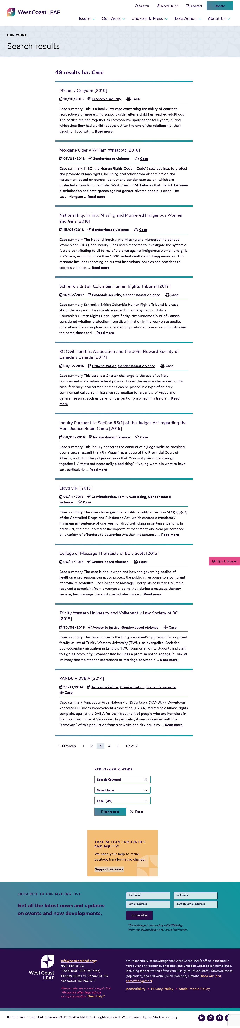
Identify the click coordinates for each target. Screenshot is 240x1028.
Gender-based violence (111, 158)
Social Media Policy (194, 989)
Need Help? (169, 6)
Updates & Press (147, 18)
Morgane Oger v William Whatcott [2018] (99, 150)
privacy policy (149, 929)
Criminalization (104, 366)
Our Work (111, 18)
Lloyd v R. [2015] (75, 488)
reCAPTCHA (172, 925)
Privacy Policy (162, 989)
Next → (132, 746)
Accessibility (136, 989)
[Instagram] (210, 1018)
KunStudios (156, 1017)
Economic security (106, 99)
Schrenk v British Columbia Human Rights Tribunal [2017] (114, 286)
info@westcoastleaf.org (78, 961)
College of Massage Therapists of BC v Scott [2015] (109, 553)
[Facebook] (219, 1018)
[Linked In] (201, 1018)
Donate (220, 6)
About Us (217, 18)
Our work (17, 35)
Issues (85, 18)
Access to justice (106, 627)
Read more (104, 131)
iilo (172, 1017)
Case (136, 99)
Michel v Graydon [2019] (83, 90)
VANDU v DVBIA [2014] (81, 678)
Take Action (185, 18)
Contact (196, 6)
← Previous (67, 746)
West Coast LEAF (33, 12)
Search (144, 6)
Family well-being (132, 496)
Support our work (109, 869)
